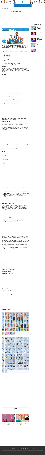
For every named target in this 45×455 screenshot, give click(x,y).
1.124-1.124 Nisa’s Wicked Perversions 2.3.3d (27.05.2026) (40, 33)
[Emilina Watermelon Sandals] (8, 418)
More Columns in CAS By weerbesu (40, 44)
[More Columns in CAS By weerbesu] (33, 45)
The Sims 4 (23, 45)
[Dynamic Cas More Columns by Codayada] (33, 28)
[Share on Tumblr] (16, 408)
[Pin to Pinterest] (15, 408)
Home (2, 8)
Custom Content (27, 5)
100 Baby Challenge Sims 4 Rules (22, 423)
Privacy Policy (31, 451)
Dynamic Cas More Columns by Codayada (40, 28)
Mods (23, 5)
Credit (3, 375)
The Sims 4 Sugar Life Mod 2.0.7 (40, 49)
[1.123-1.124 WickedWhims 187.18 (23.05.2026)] (33, 40)
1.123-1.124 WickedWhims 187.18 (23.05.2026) (40, 39)
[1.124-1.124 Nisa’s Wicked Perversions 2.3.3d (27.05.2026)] (33, 33)
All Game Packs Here (5, 377)
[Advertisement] (15, 21)
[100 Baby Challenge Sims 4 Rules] (22, 418)
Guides (15, 5)
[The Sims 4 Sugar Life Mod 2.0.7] (33, 50)
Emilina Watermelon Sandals (9, 423)
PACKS (19, 5)
